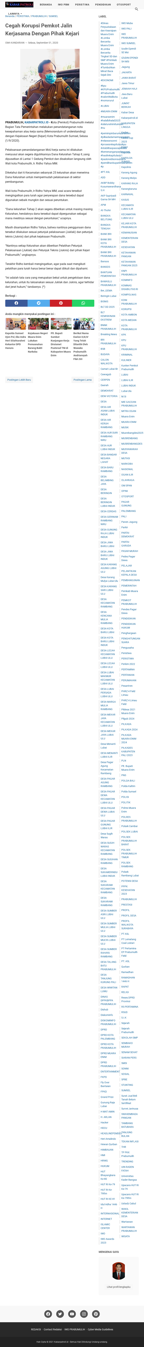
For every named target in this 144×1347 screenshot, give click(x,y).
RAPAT (125, 986)
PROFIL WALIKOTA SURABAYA (127, 925)
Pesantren (127, 685)
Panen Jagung (129, 521)
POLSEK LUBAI (129, 831)
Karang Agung (129, 172)
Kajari (124, 147)
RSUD (124, 1012)
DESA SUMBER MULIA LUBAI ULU (109, 927)
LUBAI (124, 374)
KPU (123, 340)
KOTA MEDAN (128, 320)
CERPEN (105, 379)
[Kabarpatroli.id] (19, 4)
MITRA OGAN (128, 411)
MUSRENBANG (129, 438)
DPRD (104, 1029)
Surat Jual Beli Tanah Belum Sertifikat (129, 1099)
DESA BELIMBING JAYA (107, 480)
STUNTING (127, 1085)
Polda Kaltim (128, 786)
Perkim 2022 (128, 664)
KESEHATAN (128, 247)
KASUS (125, 199)
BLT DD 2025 (107, 306)
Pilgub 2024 (127, 718)
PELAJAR (126, 565)
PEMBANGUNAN (130, 580)
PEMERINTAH (128, 585)
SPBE (124, 1079)
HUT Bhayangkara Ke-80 (108, 1175)
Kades (124, 132)
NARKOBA (127, 463)
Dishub (104, 1009)
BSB (103, 348)
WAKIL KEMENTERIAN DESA (129, 1213)
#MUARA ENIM (109, 111)
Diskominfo (107, 1015)
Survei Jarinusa (129, 1108)
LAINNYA (13, 13)
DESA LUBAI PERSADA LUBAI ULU (107, 693)
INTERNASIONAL (110, 1213)
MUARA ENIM (128, 422)
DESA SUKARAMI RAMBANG (107, 901)
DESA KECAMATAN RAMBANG (108, 603)
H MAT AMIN (107, 1111)
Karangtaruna (129, 188)
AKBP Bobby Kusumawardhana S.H (111, 186)
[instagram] (84, 1314)
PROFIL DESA (128, 915)
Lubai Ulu (126, 391)
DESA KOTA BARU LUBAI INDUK (107, 641)
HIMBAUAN (107, 1149)
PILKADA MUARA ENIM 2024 (128, 739)
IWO (103, 1233)
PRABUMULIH (129, 899)
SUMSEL (126, 1090)
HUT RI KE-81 (108, 1199)
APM (103, 204)
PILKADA (126, 724)
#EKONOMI (107, 80)
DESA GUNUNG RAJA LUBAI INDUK (109, 533)
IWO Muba (127, 23)
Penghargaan (128, 633)
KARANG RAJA (129, 183)
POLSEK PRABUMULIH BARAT (129, 841)
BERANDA (46, 4)
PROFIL (125, 910)
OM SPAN (126, 485)
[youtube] (72, 1314)
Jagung (125, 67)
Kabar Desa (127, 112)
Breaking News (109, 334)
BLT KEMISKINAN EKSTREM (108, 316)
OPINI (124, 491)
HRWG (104, 1160)
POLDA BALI (128, 780)
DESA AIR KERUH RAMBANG (107, 423)
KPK (123, 334)
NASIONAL (127, 469)
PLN (123, 760)
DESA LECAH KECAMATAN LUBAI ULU (108, 654)
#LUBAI (105, 106)
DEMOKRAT (107, 390)
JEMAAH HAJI (129, 88)
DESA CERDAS (108, 511)
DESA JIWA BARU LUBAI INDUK (107, 555)
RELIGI (125, 992)
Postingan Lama (83, 379)
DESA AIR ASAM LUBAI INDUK (108, 411)
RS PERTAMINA (129, 1006)
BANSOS (105, 266)
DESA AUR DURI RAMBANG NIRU (109, 436)
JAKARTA (126, 72)
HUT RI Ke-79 (108, 1184)
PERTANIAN (127, 675)
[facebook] (16, 303)
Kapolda (125, 152)
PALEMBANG (128, 511)
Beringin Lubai (108, 296)
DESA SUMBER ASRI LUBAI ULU (109, 914)
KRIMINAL (127, 354)
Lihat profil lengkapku (118, 1287)
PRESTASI (126, 904)
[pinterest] (61, 303)
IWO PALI (126, 28)
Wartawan (127, 1221)
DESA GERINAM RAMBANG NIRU (109, 520)
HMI (103, 1155)
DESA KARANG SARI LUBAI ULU (109, 590)
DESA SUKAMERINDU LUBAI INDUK (109, 872)
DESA (104, 401)
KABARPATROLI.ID (36, 122)
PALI (123, 516)
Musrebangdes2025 (132, 432)
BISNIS (104, 301)
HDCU (104, 1128)
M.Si (123, 396)
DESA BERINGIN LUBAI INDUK (108, 502)
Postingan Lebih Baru (19, 379)
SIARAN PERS (128, 1057)
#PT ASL (105, 172)
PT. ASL (125, 961)
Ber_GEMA (106, 290)
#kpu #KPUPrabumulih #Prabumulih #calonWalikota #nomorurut (110, 93)
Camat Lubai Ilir (109, 368)
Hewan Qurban (109, 1144)
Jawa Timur (127, 83)
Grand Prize (107, 1097)
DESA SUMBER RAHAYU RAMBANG (109, 953)
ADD (103, 177)
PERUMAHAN (128, 680)
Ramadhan (127, 972)
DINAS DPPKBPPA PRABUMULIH (108, 1000)
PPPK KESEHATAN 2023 (128, 890)
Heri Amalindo (108, 1138)
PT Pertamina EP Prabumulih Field (129, 952)
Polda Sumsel (128, 791)
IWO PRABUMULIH (74, 1329)
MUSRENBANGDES (131, 443)
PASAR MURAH (129, 551)
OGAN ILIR (127, 474)
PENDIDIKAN (103, 4)
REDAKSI (36, 1329)
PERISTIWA (82, 4)
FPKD (104, 1091)
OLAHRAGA (127, 480)
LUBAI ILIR (127, 380)
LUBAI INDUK (128, 385)
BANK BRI (106, 234)
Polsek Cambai (129, 826)
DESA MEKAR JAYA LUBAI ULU (108, 735)
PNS (123, 775)
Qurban (125, 966)
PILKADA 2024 (129, 729)
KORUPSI (126, 309)
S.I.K (123, 1017)
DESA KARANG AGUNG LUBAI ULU (109, 568)
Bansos (105, 261)
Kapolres (126, 167)
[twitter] (39, 303)
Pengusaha (127, 647)
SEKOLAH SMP (129, 1037)
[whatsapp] (83, 303)
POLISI (125, 797)
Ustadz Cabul (128, 1203)
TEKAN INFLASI (130, 1141)
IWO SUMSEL (128, 43)
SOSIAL (125, 1074)
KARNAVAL (127, 194)
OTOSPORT (124, 4)
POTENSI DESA (129, 881)
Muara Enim (128, 416)
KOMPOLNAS (128, 294)
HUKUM (105, 1166)
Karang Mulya (129, 178)
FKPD (104, 1077)
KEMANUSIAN (129, 232)
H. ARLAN (106, 1117)
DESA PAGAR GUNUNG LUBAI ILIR (108, 824)
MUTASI (125, 458)
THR (123, 1147)
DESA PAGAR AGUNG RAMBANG (108, 782)
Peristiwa (126, 653)
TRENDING (127, 1161)
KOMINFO (126, 280)
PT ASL (125, 933)
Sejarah (125, 1023)
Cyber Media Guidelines (100, 1329)
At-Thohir (106, 210)
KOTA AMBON (129, 314)
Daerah (105, 385)
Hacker (104, 1122)
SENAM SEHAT (129, 1052)
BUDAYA (105, 354)
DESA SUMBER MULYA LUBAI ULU (109, 940)
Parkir (124, 527)
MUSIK (125, 427)
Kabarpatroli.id (129, 117)
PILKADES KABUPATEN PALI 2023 (128, 751)
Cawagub (106, 374)
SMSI (124, 1063)
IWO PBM (63, 4)
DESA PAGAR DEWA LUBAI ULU (108, 812)
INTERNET (106, 1219)
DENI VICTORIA (109, 396)
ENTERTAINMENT (110, 1071)
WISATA (125, 1236)
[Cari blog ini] (137, 9)
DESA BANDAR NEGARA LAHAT (109, 458)
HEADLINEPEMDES (111, 1133)
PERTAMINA (128, 669)
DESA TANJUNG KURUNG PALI (108, 978)
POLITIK (125, 802)
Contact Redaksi (53, 1329)
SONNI (125, 1068)
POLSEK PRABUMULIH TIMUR (129, 853)
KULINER (126, 360)
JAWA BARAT (128, 77)
